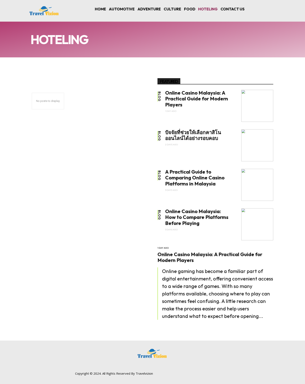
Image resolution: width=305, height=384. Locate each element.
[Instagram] (229, 375)
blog (159, 96)
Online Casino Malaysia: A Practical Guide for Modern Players (196, 99)
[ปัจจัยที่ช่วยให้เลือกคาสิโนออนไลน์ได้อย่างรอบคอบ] (257, 145)
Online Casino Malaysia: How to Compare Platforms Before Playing (196, 217)
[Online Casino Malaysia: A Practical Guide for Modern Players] (257, 106)
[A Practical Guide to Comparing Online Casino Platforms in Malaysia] (257, 185)
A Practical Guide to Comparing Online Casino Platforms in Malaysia (194, 178)
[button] (271, 12)
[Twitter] (239, 375)
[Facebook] (220, 375)
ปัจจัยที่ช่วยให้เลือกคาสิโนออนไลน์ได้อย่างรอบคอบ (193, 135)
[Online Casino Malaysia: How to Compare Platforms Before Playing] (257, 224)
